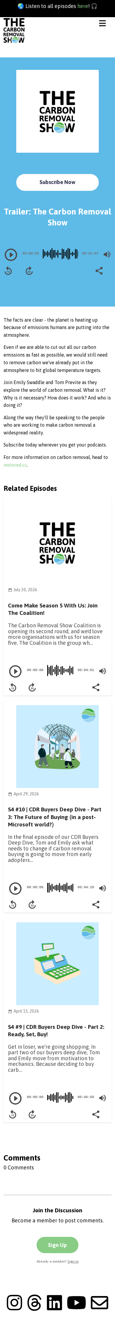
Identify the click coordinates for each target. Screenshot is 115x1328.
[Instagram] (14, 1308)
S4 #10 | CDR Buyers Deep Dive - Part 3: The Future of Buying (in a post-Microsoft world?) (54, 817)
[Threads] (34, 1308)
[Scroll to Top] (103, 1316)
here (82, 6)
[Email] (99, 1308)
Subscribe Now (57, 182)
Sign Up (57, 1245)
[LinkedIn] (54, 1308)
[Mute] (107, 254)
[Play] (11, 254)
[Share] (98, 270)
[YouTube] (76, 1308)
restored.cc (15, 465)
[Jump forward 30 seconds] (29, 270)
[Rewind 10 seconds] (8, 270)
